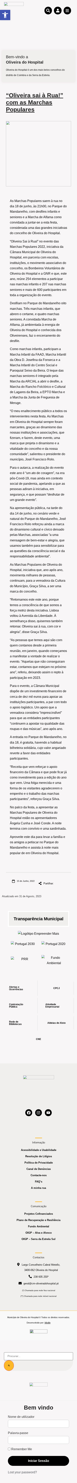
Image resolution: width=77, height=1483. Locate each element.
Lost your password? (22, 1472)
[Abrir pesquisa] (48, 10)
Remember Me (21, 1449)
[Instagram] (38, 1112)
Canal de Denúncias (38, 1168)
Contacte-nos (39, 1175)
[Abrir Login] (57, 10)
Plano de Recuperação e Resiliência (38, 1220)
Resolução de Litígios (38, 1156)
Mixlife (48, 1322)
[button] (5, 15)
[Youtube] (48, 1112)
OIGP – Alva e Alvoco (38, 1232)
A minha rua (38, 1187)
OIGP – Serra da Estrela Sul (38, 1239)
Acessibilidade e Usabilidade (38, 1150)
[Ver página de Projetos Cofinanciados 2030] (23, 945)
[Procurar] (9, 1365)
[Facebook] (28, 1112)
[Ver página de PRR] (23, 960)
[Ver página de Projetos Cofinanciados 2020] (53, 945)
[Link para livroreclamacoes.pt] (38, 1333)
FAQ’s (38, 1181)
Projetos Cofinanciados (38, 1213)
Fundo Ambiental (38, 1226)
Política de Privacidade (38, 1162)
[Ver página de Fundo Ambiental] (53, 960)
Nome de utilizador (21, 1416)
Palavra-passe (18, 1433)
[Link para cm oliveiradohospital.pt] (14, 10)
